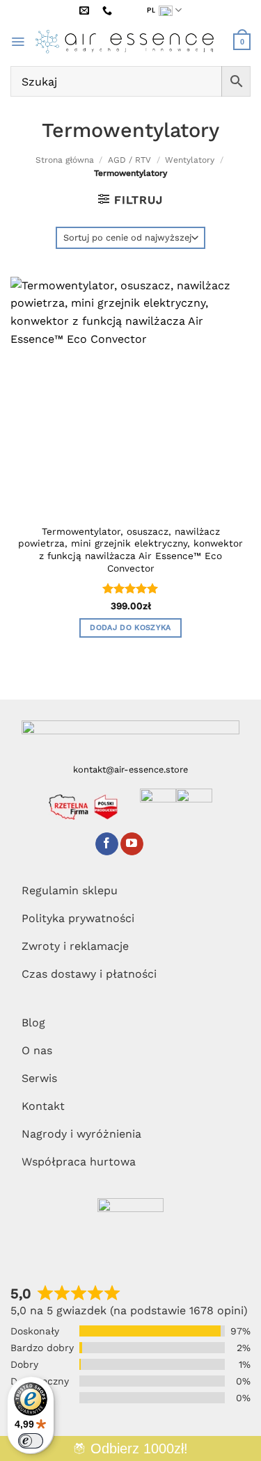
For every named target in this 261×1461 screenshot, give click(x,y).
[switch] (30, 1440)
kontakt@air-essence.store (130, 769)
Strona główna (64, 160)
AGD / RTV (129, 160)
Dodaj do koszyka (130, 627)
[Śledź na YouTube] (131, 844)
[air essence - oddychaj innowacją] (129, 41)
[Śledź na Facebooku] (106, 844)
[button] (17, 42)
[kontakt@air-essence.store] (86, 10)
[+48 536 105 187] (109, 10)
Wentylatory (189, 160)
